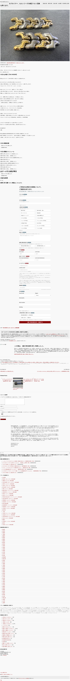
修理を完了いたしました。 (7, 631)
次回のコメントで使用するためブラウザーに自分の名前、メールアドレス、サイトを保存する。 (19, 412)
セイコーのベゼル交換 (38, 611)
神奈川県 (4, 558)
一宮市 (3, 511)
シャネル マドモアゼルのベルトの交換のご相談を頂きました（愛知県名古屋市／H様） (18, 461)
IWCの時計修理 (5, 503)
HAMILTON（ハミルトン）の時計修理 (9, 492)
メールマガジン (5, 625)
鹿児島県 (4, 557)
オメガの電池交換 (12, 608)
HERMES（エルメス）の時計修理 (8, 500)
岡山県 (3, 578)
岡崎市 (3, 519)
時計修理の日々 (4, 1)
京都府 (3, 563)
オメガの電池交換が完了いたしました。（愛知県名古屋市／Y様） (14, 469)
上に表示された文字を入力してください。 (8, 416)
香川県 (3, 555)
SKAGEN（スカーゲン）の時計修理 (9, 501)
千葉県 (3, 534)
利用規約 (27, 678)
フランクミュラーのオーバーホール (30, 609)
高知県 (3, 560)
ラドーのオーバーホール (50, 610)
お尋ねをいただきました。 (7, 617)
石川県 (3, 552)
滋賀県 (3, 586)
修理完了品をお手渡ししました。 (8, 633)
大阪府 (3, 581)
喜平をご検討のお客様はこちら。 (7, 674)
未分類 (3, 641)
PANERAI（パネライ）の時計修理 (8, 506)
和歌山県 (4, 597)
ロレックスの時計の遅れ (63, 607)
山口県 (3, 601)
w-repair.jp (4, 655)
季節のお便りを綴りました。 (7, 636)
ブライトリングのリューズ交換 (17, 609)
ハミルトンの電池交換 (36, 612)
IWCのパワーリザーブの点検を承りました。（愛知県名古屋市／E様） (39, 380)
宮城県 (3, 566)
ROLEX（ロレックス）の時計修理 (8, 479)
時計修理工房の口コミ (6, 638)
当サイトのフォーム (60, 335)
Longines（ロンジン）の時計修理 (8, 514)
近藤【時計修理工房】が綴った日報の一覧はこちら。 (24, 354)
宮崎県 (3, 568)
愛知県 (3, 529)
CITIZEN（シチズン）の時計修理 (8, 508)
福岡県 (3, 539)
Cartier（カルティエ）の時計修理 (8, 485)
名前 (1, 406)
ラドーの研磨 (65, 610)
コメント (2, 404)
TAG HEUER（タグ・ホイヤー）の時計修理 (11, 327)
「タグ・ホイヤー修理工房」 (51, 334)
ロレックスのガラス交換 (16, 607)
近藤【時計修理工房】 (11, 62)
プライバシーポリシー (22, 678)
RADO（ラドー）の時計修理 (7, 493)
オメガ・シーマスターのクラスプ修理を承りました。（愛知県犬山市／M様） (7, 380)
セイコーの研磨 (30, 611)
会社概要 (59, 3)
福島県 (3, 540)
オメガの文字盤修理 (26, 608)
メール (2, 408)
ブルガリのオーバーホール (8, 610)
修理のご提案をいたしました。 (8, 630)
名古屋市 (4, 477)
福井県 (3, 537)
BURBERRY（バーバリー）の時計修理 (9, 505)
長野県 (3, 570)
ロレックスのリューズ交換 (43, 607)
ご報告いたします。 (6, 622)
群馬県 (3, 544)
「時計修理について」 (13, 340)
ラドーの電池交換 (58, 610)
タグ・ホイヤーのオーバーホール (49, 611)
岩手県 (3, 553)
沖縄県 (3, 579)
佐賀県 (3, 583)
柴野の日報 (50, 3)
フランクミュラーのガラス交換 (44, 609)
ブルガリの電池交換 (17, 610)
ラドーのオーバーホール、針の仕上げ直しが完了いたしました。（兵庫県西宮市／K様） (53, 371)
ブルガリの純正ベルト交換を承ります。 (18, 389)
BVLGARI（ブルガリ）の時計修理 (8, 487)
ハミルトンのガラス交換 (26, 612)
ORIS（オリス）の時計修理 (7, 488)
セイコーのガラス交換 (14, 611)
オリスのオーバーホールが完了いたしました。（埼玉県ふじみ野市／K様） (16, 462)
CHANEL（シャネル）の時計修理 (8, 521)
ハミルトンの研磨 (44, 612)
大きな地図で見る (3, 672)
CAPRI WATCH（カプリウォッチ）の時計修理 (11, 516)
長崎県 (3, 571)
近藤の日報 (45, 3)
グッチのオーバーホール (52, 612)
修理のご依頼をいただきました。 (8, 628)
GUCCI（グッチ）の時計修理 (7, 495)
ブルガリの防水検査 (41, 610)
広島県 (3, 545)
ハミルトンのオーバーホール (15, 612)
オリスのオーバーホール (35, 608)
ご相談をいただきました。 (7, 623)
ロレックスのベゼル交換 (53, 607)
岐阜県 (3, 542)
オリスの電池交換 (44, 608)
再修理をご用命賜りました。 (7, 635)
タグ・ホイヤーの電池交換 (61, 611)
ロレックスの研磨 (34, 607)
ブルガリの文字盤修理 (32, 610)
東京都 (3, 594)
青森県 (3, 532)
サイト (1, 410)
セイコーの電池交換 (23, 611)
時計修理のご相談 (66, 3)
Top (1, 680)
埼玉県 (3, 584)
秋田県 (3, 531)
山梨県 (3, 602)
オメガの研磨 (19, 608)
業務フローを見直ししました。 (8, 643)
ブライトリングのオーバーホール (54, 608)
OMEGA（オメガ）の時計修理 (8, 480)
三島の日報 (55, 3)
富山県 (3, 596)
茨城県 (3, 550)
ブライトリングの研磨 (7, 609)
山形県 (3, 599)
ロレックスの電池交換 (26, 607)
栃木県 (3, 591)
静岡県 (3, 589)
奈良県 (3, 573)
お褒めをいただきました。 (7, 620)
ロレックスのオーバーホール (5, 607)
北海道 (3, 547)
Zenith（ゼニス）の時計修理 (7, 518)
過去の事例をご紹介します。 (7, 646)
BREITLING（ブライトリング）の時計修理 (10, 490)
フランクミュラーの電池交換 (55, 609)
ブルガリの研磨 (24, 610)
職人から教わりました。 (6, 644)
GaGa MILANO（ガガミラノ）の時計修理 (10, 498)
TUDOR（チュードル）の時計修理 (8, 513)
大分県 (3, 576)
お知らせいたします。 (20, 62)
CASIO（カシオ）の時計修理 (7, 524)
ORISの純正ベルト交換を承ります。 (7, 371)
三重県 (3, 565)
